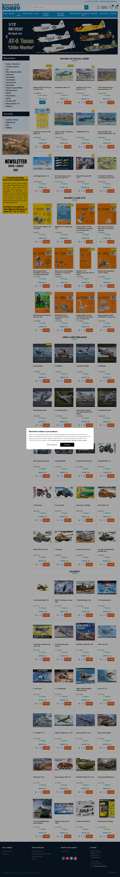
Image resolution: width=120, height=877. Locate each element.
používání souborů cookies (79, 440)
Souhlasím (67, 445)
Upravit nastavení (52, 445)
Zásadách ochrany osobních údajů (60, 440)
